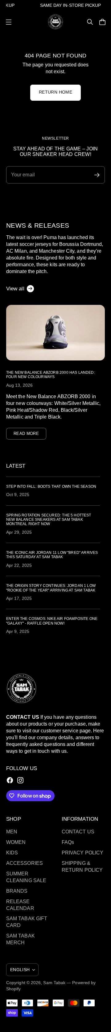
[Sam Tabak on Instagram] (20, 780)
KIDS (12, 852)
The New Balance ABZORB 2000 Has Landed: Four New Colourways (50, 374)
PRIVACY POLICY (82, 852)
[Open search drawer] (90, 22)
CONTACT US (78, 831)
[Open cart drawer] (102, 22)
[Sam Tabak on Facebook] (10, 780)
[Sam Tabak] (55, 21)
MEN (11, 831)
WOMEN (16, 842)
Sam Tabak (54, 982)
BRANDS (16, 891)
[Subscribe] (97, 175)
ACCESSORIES (24, 863)
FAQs (68, 842)
